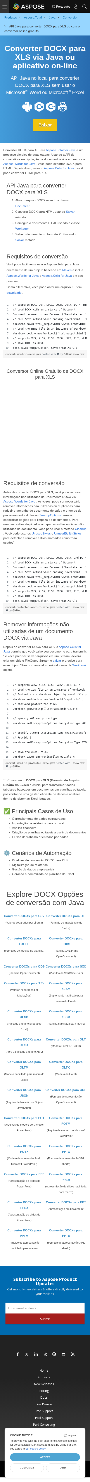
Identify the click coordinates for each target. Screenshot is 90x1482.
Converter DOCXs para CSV (24, 916)
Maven (67, 270)
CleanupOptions (49, 515)
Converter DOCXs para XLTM (24, 1064)
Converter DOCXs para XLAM (66, 986)
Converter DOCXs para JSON (24, 1092)
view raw (79, 354)
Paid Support (44, 1418)
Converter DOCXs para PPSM (66, 1177)
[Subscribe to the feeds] (73, 1354)
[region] (45, 326)
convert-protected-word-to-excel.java (30, 607)
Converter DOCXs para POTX (24, 1148)
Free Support (44, 1411)
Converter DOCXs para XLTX (66, 1064)
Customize (27, 1467)
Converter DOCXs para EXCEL (24, 941)
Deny (63, 1467)
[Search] (84, 6)
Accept (45, 1457)
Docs (44, 1397)
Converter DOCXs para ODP (65, 1090)
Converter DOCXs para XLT (66, 1039)
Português (62, 6)
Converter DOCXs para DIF (66, 916)
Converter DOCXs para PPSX (24, 1205)
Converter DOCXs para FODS (66, 941)
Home (44, 1370)
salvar (57, 660)
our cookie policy (35, 1448)
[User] (75, 6)
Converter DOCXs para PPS (24, 1174)
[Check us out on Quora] (54, 1354)
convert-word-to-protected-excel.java (30, 763)
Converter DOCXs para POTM (66, 1120)
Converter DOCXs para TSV (24, 983)
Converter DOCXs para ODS (24, 966)
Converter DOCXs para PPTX (66, 1148)
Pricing (44, 1391)
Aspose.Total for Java (61, 150)
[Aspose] (28, 6)
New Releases (44, 1384)
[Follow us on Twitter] (27, 1354)
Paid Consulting (44, 1424)
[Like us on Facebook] (18, 1354)
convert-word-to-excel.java (23, 354)
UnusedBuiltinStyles (67, 533)
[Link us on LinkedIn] (36, 1354)
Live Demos (43, 1404)
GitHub (68, 354)
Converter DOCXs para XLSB (24, 1014)
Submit (45, 1319)
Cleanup (81, 529)
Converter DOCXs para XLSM (66, 1014)
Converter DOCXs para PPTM (24, 1233)
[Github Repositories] (64, 1354)
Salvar (70, 211)
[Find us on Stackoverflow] (45, 1354)
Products (44, 1377)
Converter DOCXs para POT (24, 1118)
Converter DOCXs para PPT (66, 1202)
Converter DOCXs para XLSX (24, 1042)
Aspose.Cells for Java (59, 168)
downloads (14, 292)
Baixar (45, 125)
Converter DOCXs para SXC (66, 966)
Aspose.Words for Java (19, 163)
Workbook (22, 228)
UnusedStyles (41, 533)
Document (22, 206)
